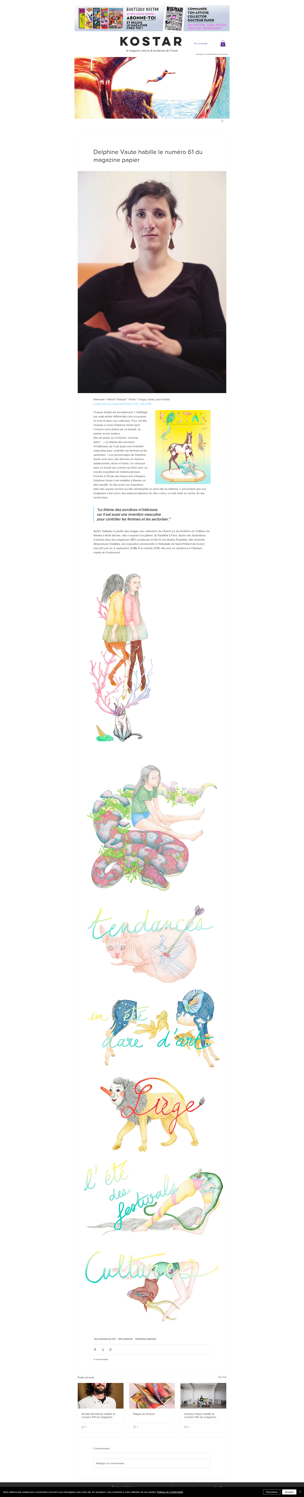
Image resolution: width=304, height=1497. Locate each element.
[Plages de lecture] (152, 1396)
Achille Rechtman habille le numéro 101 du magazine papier (98, 1415)
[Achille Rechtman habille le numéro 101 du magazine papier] (101, 1396)
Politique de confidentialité (170, 1492)
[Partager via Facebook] (94, 1349)
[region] (152, 88)
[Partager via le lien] (110, 1349)
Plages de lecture (144, 1414)
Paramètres (272, 1492)
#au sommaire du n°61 (105, 1338)
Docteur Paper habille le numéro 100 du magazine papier (200, 1415)
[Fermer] (300, 1491)
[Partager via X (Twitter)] (102, 1349)
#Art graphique (125, 1338)
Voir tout (222, 1377)
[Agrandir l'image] (122, 657)
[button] (223, 43)
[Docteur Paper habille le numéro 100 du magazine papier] (203, 1396)
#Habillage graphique (145, 1338)
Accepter (289, 1492)
